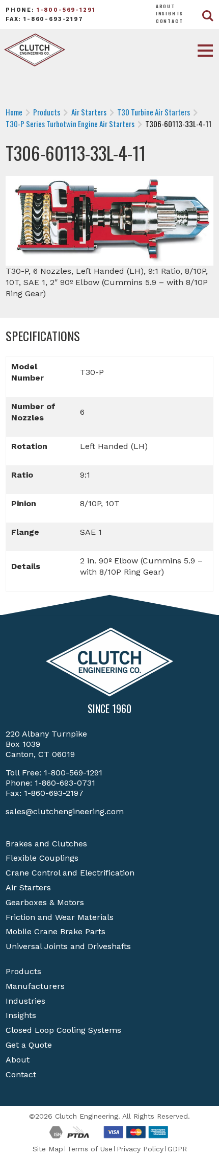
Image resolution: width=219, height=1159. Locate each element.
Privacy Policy (140, 1149)
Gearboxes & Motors (45, 902)
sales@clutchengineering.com (65, 811)
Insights (170, 13)
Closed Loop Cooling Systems (63, 1030)
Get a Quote (29, 1045)
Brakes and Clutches (46, 843)
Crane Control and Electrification (70, 873)
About (165, 6)
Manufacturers (35, 986)
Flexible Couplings (42, 858)
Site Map (48, 1149)
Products (23, 971)
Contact (169, 21)
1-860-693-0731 (65, 783)
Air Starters (28, 887)
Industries (25, 1001)
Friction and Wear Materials (60, 917)
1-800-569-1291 (66, 10)
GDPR (177, 1149)
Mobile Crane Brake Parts (55, 931)
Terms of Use (90, 1149)
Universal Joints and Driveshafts (68, 946)
